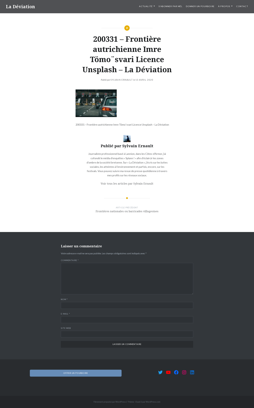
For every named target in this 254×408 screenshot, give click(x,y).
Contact (242, 6)
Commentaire (70, 260)
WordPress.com (153, 401)
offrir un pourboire (75, 373)
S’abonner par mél (170, 6)
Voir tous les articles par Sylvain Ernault (127, 183)
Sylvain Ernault (122, 79)
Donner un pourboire (200, 6)
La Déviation (20, 7)
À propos (224, 6)
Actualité (146, 6)
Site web (66, 328)
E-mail (65, 314)
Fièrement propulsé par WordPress (110, 401)
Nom (64, 299)
